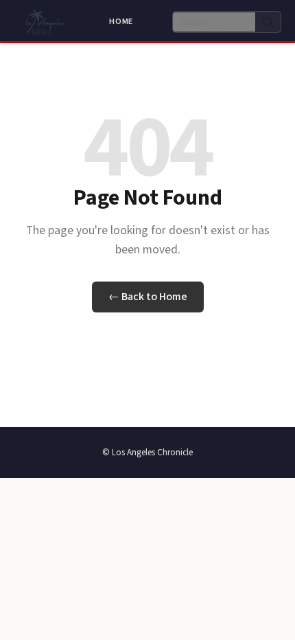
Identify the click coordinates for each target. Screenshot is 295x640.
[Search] (268, 22)
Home (121, 21)
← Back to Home (147, 296)
